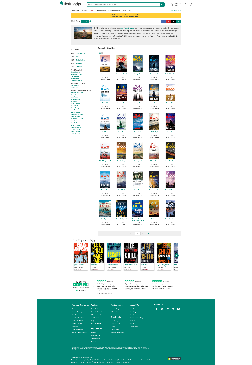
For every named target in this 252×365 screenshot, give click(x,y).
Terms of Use (75, 360)
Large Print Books (77, 329)
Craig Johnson (76, 99)
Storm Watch (75, 78)
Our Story (133, 309)
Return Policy (115, 329)
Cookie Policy (122, 360)
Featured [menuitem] (75, 10)
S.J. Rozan (74, 105)
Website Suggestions (117, 332)
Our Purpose (134, 312)
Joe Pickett (75, 85)
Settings (93, 332)
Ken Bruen (74, 110)
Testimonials (134, 326)
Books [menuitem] (84, 10)
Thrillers (79, 66)
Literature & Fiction (78, 318)
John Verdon (75, 116)
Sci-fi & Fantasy (77, 323)
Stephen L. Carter (77, 118)
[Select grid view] (99, 53)
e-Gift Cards (95, 318)
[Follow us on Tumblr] (173, 309)
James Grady (75, 112)
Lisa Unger (74, 97)
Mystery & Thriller (77, 320)
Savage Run (75, 76)
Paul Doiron (75, 121)
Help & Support (115, 321)
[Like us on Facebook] (156, 309)
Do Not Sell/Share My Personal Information (103, 360)
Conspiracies (80, 53)
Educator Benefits (96, 312)
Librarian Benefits (96, 315)
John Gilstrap (75, 131)
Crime (77, 56)
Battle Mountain (76, 80)
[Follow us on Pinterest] (167, 309)
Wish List (94, 341)
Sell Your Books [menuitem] (176, 10)
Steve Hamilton (76, 95)
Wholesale (114, 312)
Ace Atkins (74, 101)
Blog (92, 320)
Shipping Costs (115, 324)
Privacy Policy (85, 360)
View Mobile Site (96, 323)
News (132, 323)
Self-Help (75, 315)
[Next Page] (146, 233)
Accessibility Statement (148, 360)
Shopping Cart (95, 335)
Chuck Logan (75, 129)
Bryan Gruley (75, 125)
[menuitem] (178, 4)
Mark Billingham (76, 108)
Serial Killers (80, 60)
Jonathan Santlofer (77, 114)
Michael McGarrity (77, 92)
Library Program (116, 309)
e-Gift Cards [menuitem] (127, 10)
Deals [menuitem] (91, 10)
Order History (95, 338)
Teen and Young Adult (78, 312)
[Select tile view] (102, 53)
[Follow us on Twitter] (162, 309)
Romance (75, 326)
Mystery (79, 63)
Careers (132, 320)
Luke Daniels (75, 134)
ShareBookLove (96, 309)
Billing (113, 326)
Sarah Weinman (76, 127)
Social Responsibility (136, 318)
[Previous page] (132, 233)
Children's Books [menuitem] (101, 10)
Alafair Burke (75, 103)
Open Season (75, 72)
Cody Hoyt (74, 88)
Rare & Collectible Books (79, 332)
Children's (75, 309)
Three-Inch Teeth (76, 74)
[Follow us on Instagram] (178, 309)
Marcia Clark (75, 123)
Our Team (133, 315)
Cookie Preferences (134, 360)
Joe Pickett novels (127, 28)
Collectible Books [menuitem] (113, 10)
